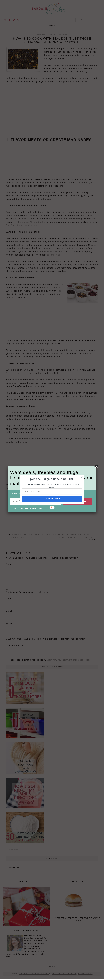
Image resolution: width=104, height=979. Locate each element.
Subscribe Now (52, 498)
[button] (51, 479)
